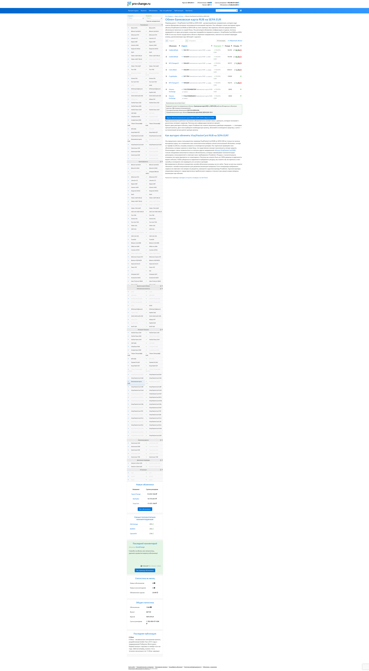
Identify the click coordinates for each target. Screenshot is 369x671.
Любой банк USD (136, 102)
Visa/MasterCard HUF (137, 407)
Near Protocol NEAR (137, 281)
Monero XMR (134, 45)
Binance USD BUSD (136, 260)
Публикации (178, 10)
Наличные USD (135, 148)
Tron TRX (133, 69)
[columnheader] (166, 46)
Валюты (144, 10)
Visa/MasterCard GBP (137, 386)
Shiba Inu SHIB (135, 246)
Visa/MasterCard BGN (137, 432)
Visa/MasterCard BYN (137, 397)
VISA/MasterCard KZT (137, 393)
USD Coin (133, 229)
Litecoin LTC (134, 38)
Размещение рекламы (161, 667)
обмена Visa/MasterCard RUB (225, 150)
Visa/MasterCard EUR (137, 374)
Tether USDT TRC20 (136, 59)
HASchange (134, 524)
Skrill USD (134, 326)
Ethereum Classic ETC (137, 257)
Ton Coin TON (135, 81)
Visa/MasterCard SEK (137, 414)
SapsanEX (133, 533)
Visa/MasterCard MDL (137, 404)
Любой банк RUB (136, 106)
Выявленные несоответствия (175, 103)
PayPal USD (134, 92)
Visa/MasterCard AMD (137, 400)
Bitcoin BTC (134, 28)
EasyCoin (136, 503)
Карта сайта (131, 667)
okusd (133, 476)
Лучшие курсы (133, 10)
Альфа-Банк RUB (136, 120)
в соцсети (189, 177)
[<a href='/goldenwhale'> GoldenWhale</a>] (166, 50)
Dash (132, 52)
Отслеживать (221, 40)
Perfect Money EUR (136, 302)
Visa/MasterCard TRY (137, 411)
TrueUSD (133, 239)
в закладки (181, 177)
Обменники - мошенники (210, 667)
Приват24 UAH (135, 362)
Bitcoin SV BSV (135, 168)
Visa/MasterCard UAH (137, 144)
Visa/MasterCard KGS (137, 425)
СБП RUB (133, 113)
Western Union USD (136, 463)
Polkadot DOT (135, 274)
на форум (196, 177)
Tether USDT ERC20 (136, 55)
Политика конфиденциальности (192, 667)
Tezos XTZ (134, 267)
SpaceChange (136, 494)
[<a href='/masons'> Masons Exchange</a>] (166, 89)
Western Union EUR (136, 466)
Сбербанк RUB (135, 116)
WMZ (132, 85)
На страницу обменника (145, 570)
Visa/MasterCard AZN (137, 435)
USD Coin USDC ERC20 (137, 211)
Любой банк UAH (136, 109)
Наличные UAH (135, 158)
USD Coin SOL (135, 236)
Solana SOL (134, 78)
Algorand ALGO (135, 263)
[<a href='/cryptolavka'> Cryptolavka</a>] (166, 76)
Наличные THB (135, 457)
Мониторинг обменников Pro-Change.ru (139, 668)
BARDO (132, 529)
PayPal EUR (134, 323)
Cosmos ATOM (135, 250)
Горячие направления (153, 21)
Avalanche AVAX (135, 277)
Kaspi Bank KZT (135, 132)
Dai (132, 270)
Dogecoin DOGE (135, 48)
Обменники (153, 10)
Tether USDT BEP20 (136, 62)
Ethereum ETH (135, 35)
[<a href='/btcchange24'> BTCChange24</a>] (166, 63)
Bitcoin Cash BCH (136, 31)
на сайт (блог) (204, 177)
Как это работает (166, 10)
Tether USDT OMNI (136, 253)
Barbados (136, 499)
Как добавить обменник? (175, 667)
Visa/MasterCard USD (137, 135)
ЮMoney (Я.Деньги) (137, 88)
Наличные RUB (135, 151)
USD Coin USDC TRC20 (137, 232)
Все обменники (145, 509)
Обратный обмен (236, 40)
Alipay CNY (134, 99)
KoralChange (140, 547)
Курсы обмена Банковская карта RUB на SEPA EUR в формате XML (190, 118)
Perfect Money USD (136, 298)
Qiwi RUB (133, 295)
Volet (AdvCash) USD (137, 95)
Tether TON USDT (136, 66)
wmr (132, 472)
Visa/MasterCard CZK (137, 421)
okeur (132, 479)
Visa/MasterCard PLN (137, 418)
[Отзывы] (240, 76)
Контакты (189, 10)
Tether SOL (134, 225)
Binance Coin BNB (136, 243)
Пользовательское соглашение (145, 667)
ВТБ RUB (133, 129)
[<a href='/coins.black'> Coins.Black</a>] (166, 69)
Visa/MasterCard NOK (137, 428)
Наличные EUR (135, 155)
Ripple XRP (134, 41)
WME (132, 291)
